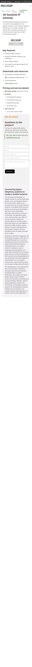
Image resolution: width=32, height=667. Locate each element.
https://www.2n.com (11, 83)
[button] (30, 6)
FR (24, 1)
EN (22, 1)
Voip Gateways (14, 11)
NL (30, 1)
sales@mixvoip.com (13, 137)
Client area (17, 1)
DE (27, 1)
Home (3, 11)
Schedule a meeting (6, 1)
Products (8, 11)
